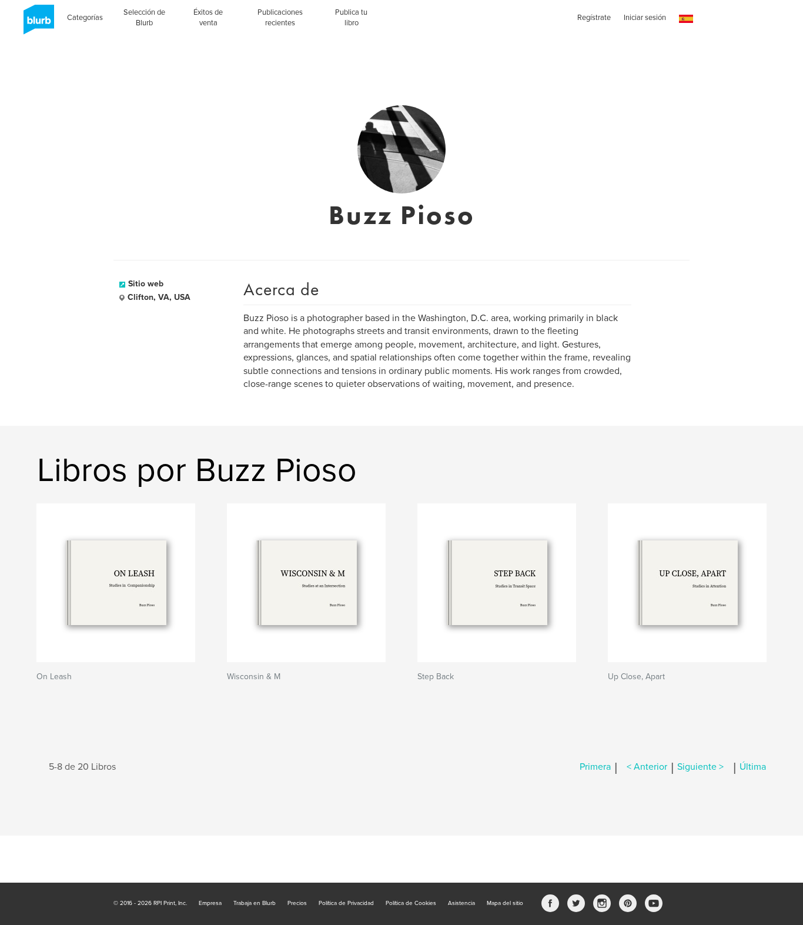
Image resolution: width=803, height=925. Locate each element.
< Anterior (647, 767)
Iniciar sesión (645, 17)
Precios (297, 903)
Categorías (85, 17)
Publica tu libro (351, 18)
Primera (595, 767)
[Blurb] (35, 23)
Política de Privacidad (346, 903)
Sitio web (145, 284)
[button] (686, 19)
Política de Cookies (411, 903)
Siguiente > (700, 767)
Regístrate (594, 17)
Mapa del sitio (505, 903)
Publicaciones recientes (280, 18)
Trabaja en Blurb (254, 903)
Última (753, 767)
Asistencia (461, 903)
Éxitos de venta (208, 18)
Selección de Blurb (144, 18)
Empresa (210, 903)
